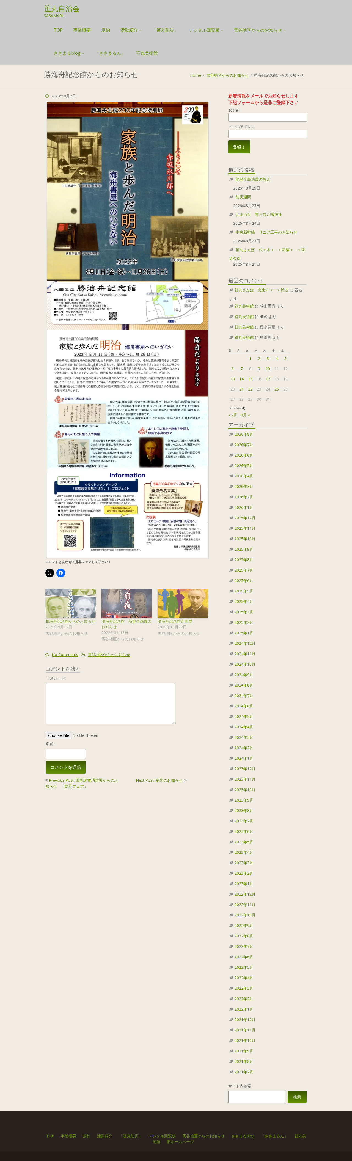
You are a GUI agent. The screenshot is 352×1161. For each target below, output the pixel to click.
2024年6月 (244, 706)
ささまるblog (67, 53)
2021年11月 (245, 1030)
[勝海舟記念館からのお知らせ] (70, 603)
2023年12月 (245, 768)
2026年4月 (244, 476)
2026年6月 (244, 455)
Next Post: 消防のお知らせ (159, 780)
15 (250, 378)
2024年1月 (244, 758)
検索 (297, 1096)
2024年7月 (244, 695)
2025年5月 (244, 591)
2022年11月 (245, 904)
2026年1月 (244, 507)
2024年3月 (244, 737)
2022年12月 (245, 894)
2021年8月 (244, 1061)
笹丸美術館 (147, 53)
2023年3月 (244, 862)
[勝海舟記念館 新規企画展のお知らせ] (126, 603)
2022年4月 (244, 977)
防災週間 (243, 196)
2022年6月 (244, 956)
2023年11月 (245, 779)
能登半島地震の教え (253, 179)
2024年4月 (244, 726)
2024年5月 (244, 716)
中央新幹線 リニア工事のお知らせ (266, 232)
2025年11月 (245, 528)
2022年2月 (244, 998)
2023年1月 (244, 883)
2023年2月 (244, 873)
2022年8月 (244, 935)
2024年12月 (245, 643)
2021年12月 (245, 1019)
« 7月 (232, 415)
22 (250, 389)
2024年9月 (244, 674)
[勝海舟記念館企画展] (183, 603)
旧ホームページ (180, 1141)
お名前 (234, 110)
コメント (56, 677)
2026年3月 (244, 486)
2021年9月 (244, 1050)
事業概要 (82, 30)
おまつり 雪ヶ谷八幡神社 (259, 214)
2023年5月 (244, 841)
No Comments (65, 654)
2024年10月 (245, 664)
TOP (58, 30)
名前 (50, 743)
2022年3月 (244, 988)
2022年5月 (244, 967)
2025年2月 (244, 622)
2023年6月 (244, 831)
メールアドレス (241, 126)
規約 (105, 30)
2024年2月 (244, 747)
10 (268, 368)
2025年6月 (244, 580)
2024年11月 (245, 653)
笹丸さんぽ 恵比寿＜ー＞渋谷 (261, 289)
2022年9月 (244, 925)
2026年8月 (244, 434)
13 (232, 378)
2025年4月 (244, 601)
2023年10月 (245, 789)
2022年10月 (245, 915)
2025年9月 (244, 549)
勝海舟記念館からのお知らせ (70, 621)
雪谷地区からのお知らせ (258, 30)
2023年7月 (244, 821)
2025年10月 (245, 538)
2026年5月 (244, 465)
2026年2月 (244, 496)
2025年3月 (244, 611)
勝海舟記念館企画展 (175, 621)
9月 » (245, 415)
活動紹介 (129, 30)
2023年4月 (244, 852)
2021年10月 (245, 1040)
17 (268, 378)
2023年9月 (244, 800)
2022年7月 (244, 946)
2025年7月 (244, 570)
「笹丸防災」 (165, 30)
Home (195, 75)
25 (276, 389)
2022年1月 (244, 1009)
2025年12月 (245, 517)
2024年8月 (244, 685)
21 (241, 389)
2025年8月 (244, 559)
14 (241, 378)
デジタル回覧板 (204, 30)
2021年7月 (244, 1071)
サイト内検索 (239, 1085)
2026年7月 (244, 444)
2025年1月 (244, 632)
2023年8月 (244, 810)
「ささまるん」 (110, 53)
